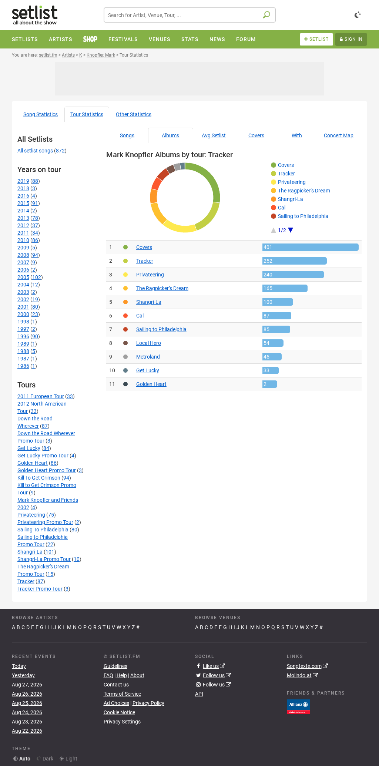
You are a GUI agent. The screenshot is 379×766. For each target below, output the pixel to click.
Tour (86, 114)
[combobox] (190, 15)
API (199, 694)
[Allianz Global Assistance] (298, 706)
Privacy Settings (122, 722)
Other (133, 114)
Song (40, 114)
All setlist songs (35, 151)
